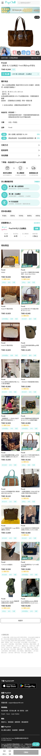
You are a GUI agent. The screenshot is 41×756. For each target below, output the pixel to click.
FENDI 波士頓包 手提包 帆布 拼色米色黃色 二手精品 (16, 641)
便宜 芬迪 (29, 647)
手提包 (15, 122)
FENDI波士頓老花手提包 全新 (12, 639)
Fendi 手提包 (32, 642)
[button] (6, 235)
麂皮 (2, 642)
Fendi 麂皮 (24, 642)
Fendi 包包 (4, 644)
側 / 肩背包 (20, 710)
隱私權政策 (24, 722)
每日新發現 (4, 710)
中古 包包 (23, 652)
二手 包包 (35, 651)
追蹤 (36, 228)
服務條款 (17, 722)
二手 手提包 (27, 649)
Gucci (8, 714)
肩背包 (12, 216)
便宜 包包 (4, 652)
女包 (9, 122)
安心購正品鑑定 (6, 730)
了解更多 (37, 182)
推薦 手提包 (28, 651)
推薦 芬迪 (19, 649)
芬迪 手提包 (18, 644)
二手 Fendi (18, 646)
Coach (3, 714)
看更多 (20, 620)
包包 (11, 642)
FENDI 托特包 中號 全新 (28, 639)
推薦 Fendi (16, 647)
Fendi (10, 127)
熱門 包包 (17, 652)
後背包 (29, 216)
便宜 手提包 (35, 649)
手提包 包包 (10, 646)
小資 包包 (10, 652)
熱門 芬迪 (6, 649)
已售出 (26, 752)
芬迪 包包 (25, 644)
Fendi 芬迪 (17, 642)
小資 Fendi (32, 646)
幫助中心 (4, 722)
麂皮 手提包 (33, 644)
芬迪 (36, 641)
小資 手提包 (4, 651)
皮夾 (26, 710)
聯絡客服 (10, 722)
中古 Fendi (9, 647)
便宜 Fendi (25, 646)
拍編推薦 (15, 730)
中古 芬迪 (13, 649)
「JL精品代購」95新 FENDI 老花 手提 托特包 (14, 637)
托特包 (21, 216)
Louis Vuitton (15, 714)
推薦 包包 (30, 652)
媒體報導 (21, 730)
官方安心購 (12, 710)
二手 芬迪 (23, 647)
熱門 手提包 (12, 651)
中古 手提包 (20, 651)
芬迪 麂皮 (11, 644)
